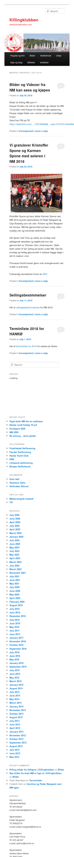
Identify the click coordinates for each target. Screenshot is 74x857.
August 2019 (16, 605)
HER (45, 274)
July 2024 (14, 540)
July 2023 (14, 551)
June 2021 (14, 580)
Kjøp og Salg (16, 62)
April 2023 (14, 558)
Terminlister (35, 780)
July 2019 (14, 608)
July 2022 (14, 565)
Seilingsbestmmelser (27, 295)
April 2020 (14, 598)
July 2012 (14, 749)
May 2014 (14, 699)
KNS (11, 459)
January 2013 (16, 731)
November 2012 (17, 735)
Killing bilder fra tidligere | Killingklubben (31, 769)
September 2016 (18, 648)
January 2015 (16, 684)
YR (11, 502)
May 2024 (14, 547)
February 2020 (16, 601)
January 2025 (16, 536)
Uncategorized (26, 131)
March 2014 (15, 702)
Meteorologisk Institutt (21, 498)
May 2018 (14, 627)
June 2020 (14, 590)
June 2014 (14, 695)
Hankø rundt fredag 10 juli (23, 424)
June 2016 (14, 655)
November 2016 (17, 641)
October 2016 (16, 645)
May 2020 (14, 594)
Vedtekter (44, 62)
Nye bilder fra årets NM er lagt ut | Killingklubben (35, 773)
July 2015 (14, 670)
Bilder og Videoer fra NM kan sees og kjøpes (29, 87)
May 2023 (14, 554)
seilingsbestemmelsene (28, 307)
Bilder (32, 55)
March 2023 (15, 562)
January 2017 (16, 637)
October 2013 (16, 713)
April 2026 (14, 522)
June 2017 (14, 634)
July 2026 (14, 515)
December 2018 (17, 616)
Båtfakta (31, 62)
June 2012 (14, 753)
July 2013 (14, 720)
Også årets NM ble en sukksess (26, 421)
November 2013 (17, 710)
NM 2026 (13, 432)
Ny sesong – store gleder (22, 435)
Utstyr (58, 55)
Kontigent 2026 (17, 428)
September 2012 (18, 742)
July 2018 (14, 619)
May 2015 (14, 677)
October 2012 (16, 739)
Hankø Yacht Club (18, 455)
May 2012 (14, 757)
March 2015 (15, 681)
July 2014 (14, 692)
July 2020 (14, 587)
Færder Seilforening (20, 452)
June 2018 (14, 623)
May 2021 (14, 583)
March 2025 (15, 533)
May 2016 (14, 659)
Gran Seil (14, 479)
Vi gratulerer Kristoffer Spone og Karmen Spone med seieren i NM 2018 (28, 153)
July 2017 (14, 630)
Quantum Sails (17, 482)
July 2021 (14, 576)
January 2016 (16, 663)
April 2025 (14, 529)
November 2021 (17, 572)
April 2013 (14, 728)
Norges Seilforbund (19, 466)
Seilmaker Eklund (18, 486)
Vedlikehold (45, 55)
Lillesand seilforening (21, 462)
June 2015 (14, 673)
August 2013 (16, 717)
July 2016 (14, 652)
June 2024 (14, 543)
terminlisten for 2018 (26, 346)
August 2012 (16, 746)
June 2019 (14, 612)
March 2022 (15, 569)
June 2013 (14, 724)
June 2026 (14, 518)
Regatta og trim (17, 55)
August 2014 (16, 688)
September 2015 (18, 666)
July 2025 (14, 525)
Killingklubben (23, 20)
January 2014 (16, 706)
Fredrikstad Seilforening (22, 448)
